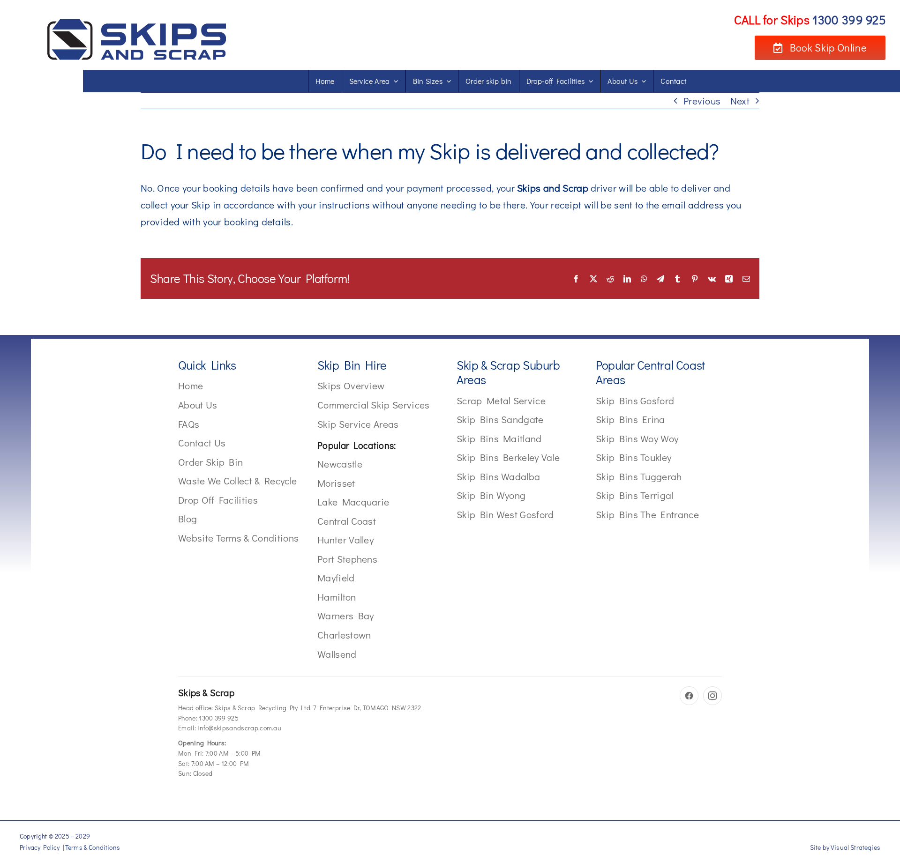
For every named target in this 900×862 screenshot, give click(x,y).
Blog (187, 518)
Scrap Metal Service (501, 400)
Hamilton (336, 596)
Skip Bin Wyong (491, 495)
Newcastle (339, 463)
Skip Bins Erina (630, 419)
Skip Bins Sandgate (500, 419)
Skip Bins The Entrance (647, 514)
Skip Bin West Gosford (505, 514)
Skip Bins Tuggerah (639, 476)
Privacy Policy (40, 847)
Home (190, 385)
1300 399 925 (219, 717)
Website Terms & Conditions (238, 537)
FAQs (188, 424)
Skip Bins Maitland (499, 438)
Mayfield (336, 577)
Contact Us (201, 442)
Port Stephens (347, 558)
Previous (702, 100)
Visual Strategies (855, 847)
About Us (198, 404)
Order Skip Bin (210, 461)
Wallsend (337, 654)
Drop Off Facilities (218, 499)
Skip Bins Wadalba (498, 476)
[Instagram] (712, 695)
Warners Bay (345, 615)
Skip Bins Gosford (635, 400)
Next (740, 100)
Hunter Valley (345, 539)
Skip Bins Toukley (633, 457)
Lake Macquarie (353, 501)
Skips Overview (350, 385)
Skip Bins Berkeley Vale (508, 457)
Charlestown (344, 634)
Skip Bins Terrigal (635, 495)
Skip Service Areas (358, 424)
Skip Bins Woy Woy (637, 438)
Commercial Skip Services (373, 404)
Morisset (336, 483)
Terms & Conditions (92, 847)
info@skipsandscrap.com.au (239, 727)
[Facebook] (689, 695)
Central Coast (346, 521)
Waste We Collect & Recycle (237, 480)
